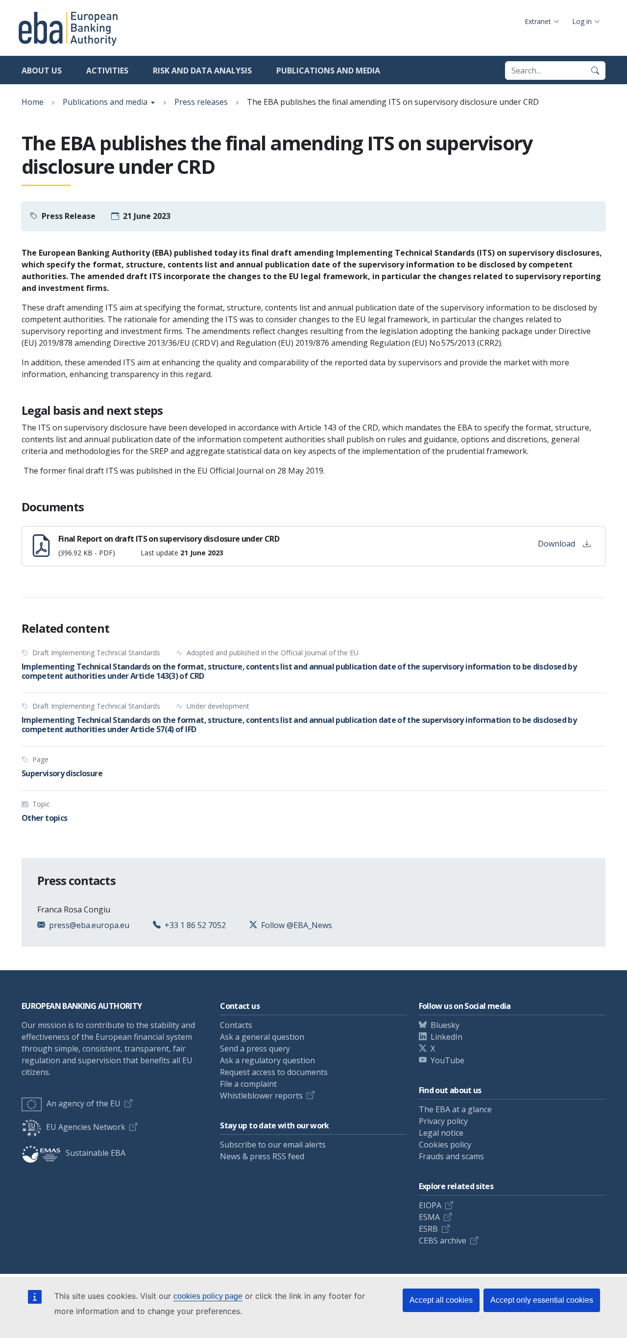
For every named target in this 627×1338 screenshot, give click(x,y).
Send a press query (255, 1048)
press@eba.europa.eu (89, 925)
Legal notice (441, 1132)
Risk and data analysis (202, 70)
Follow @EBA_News (296, 925)
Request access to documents (274, 1072)
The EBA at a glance (455, 1109)
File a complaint (248, 1083)
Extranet (538, 21)
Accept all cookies (441, 1300)
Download (556, 543)
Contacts (236, 1025)
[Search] (595, 70)
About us (42, 70)
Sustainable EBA (95, 1152)
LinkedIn (446, 1036)
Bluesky (445, 1025)
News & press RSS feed (262, 1156)
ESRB (428, 1228)
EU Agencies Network (85, 1127)
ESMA (429, 1217)
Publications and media (328, 70)
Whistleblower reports (261, 1095)
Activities (107, 70)
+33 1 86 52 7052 (195, 925)
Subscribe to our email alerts (273, 1144)
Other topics (44, 817)
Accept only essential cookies (541, 1300)
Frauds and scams (451, 1156)
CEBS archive (442, 1240)
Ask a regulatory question (267, 1060)
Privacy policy (443, 1121)
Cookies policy (445, 1144)
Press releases (201, 101)
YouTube (447, 1060)
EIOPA (430, 1205)
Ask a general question (262, 1036)
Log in (582, 21)
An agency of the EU (84, 1103)
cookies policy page (207, 1296)
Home (33, 101)
